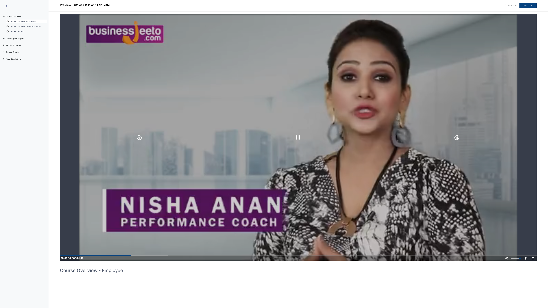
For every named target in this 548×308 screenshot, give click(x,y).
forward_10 (456, 137)
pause (298, 137)
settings (526, 258)
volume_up (506, 258)
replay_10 (139, 137)
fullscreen (533, 258)
